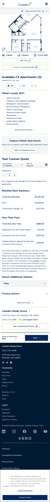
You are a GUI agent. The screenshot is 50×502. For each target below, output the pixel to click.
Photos (4, 386)
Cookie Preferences (25, 491)
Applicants (6, 170)
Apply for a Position (9, 419)
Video (4, 379)
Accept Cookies (25, 497)
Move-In (29, 164)
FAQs (4, 399)
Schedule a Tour (8, 392)
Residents (6, 409)
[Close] (47, 473)
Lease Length (7, 164)
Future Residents (8, 416)
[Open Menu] (3, 3)
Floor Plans (6, 376)
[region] (25, 486)
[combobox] (9, 338)
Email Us (5, 395)
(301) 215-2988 (9, 319)
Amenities (6, 372)
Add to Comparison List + (25, 150)
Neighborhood (7, 382)
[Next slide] (36, 86)
